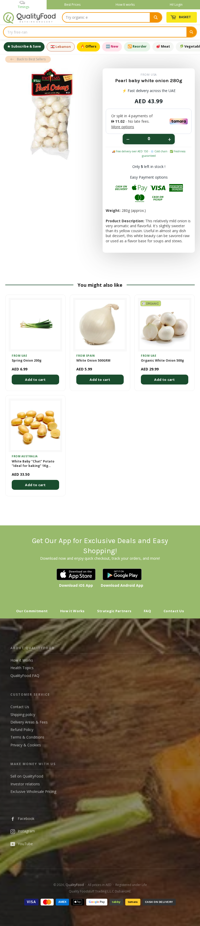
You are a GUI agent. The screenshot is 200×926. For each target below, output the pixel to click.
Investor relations (25, 783)
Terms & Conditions (27, 737)
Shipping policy (22, 714)
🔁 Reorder (137, 46)
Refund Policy (21, 729)
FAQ (147, 611)
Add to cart (35, 379)
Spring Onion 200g (26, 360)
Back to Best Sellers (31, 59)
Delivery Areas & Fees (29, 722)
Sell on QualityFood (26, 776)
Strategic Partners (114, 611)
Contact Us (174, 611)
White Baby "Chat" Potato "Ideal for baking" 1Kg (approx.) (33, 463)
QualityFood (75, 885)
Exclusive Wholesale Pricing (33, 791)
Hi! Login (176, 4)
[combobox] (112, 17)
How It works (125, 4)
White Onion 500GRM (93, 360)
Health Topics (22, 667)
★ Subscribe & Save (24, 46)
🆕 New (112, 46)
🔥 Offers (88, 46)
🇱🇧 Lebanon (61, 46)
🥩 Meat (163, 46)
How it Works (72, 611)
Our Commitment (32, 611)
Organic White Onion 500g (162, 360)
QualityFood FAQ (24, 675)
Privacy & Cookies (25, 744)
